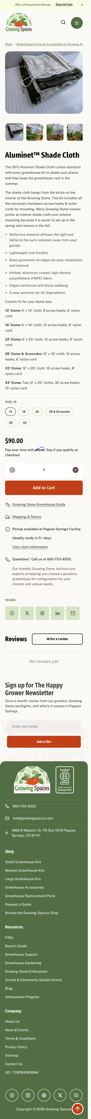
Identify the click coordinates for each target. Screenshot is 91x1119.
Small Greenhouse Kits (23, 862)
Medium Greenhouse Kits (24, 870)
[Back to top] (78, 1109)
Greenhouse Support (21, 954)
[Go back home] (32, 779)
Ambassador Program (22, 997)
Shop (8, 44)
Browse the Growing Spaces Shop (31, 913)
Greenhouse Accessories (24, 887)
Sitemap (11, 1055)
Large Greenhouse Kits (23, 879)
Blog (8, 988)
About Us (12, 1021)
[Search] (63, 22)
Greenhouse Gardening (23, 963)
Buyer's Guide (16, 946)
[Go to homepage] (23, 23)
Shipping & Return (26, 517)
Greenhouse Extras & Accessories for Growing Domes (53, 44)
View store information (30, 547)
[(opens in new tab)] (65, 779)
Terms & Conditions (20, 1038)
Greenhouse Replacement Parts (30, 896)
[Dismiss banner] (82, 4)
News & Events (16, 1030)
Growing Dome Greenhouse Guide (38, 504)
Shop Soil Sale (64, 4)
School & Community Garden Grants (33, 980)
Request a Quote (18, 904)
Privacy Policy (16, 1047)
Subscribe (44, 742)
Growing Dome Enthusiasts (26, 971)
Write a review (57, 639)
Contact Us (13, 1064)
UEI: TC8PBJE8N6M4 (22, 1072)
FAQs (9, 937)
